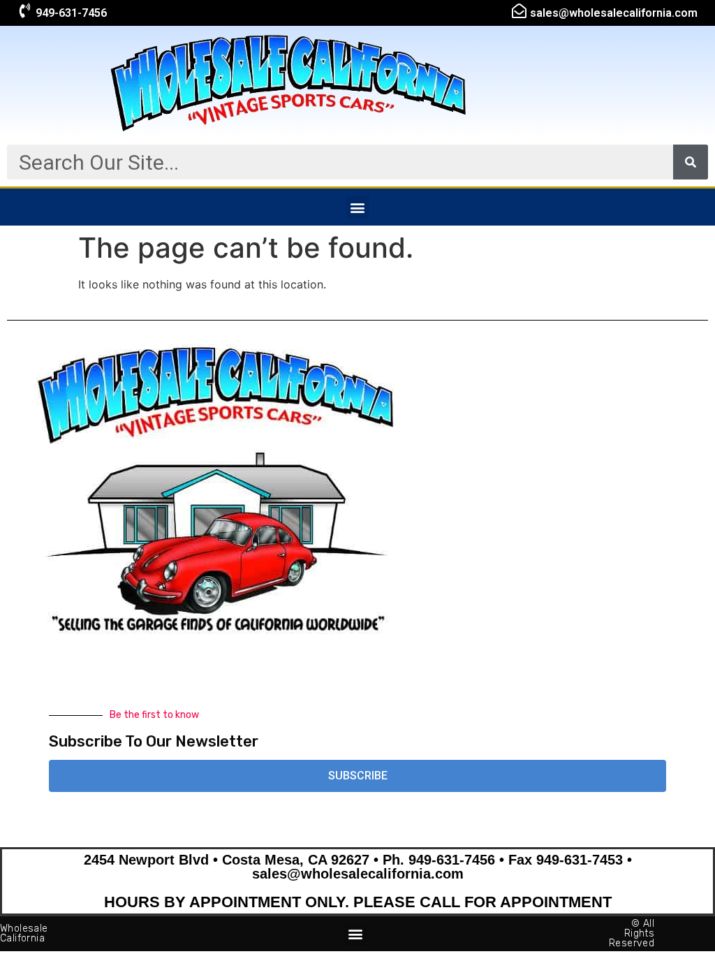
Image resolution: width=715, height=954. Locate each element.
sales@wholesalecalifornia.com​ (614, 13)
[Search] (690, 162)
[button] (357, 207)
